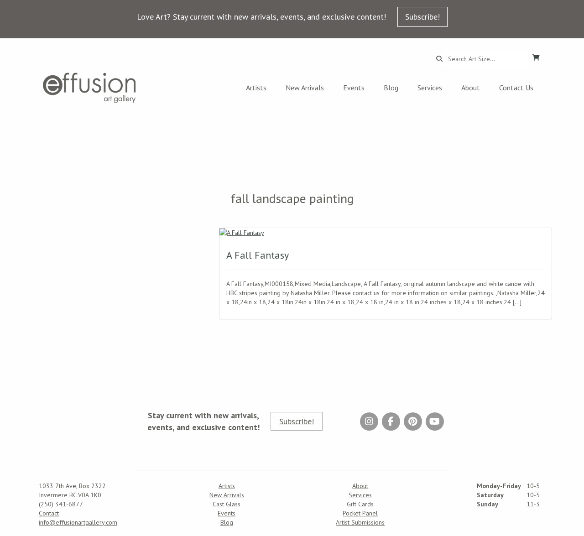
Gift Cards (360, 504)
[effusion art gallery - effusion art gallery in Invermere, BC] (89, 87)
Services (429, 87)
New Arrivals (305, 87)
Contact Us (516, 87)
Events (354, 87)
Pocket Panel (360, 513)
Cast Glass (226, 504)
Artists (256, 87)
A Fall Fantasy (257, 255)
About (470, 87)
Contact (49, 513)
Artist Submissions (360, 522)
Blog (391, 87)
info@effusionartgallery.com (78, 522)
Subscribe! (422, 16)
